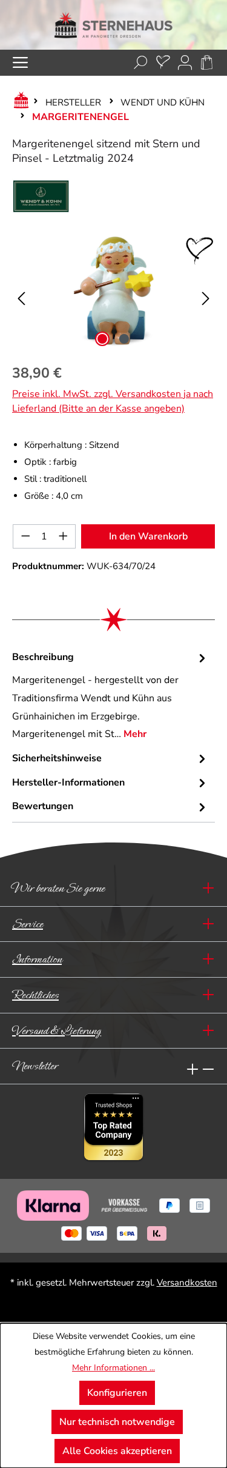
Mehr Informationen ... (113, 1367)
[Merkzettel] (163, 63)
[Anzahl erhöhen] (63, 536)
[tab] (110, 696)
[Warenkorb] (207, 63)
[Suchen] (141, 63)
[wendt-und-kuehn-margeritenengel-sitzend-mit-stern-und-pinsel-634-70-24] (113, 290)
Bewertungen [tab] (42, 806)
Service (27, 924)
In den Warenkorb (148, 536)
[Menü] (20, 63)
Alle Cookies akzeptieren (117, 1451)
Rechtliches (35, 995)
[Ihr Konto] (184, 62)
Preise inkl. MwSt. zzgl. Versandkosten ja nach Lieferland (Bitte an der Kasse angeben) (112, 401)
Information (37, 959)
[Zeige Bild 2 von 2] (124, 339)
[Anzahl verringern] (25, 536)
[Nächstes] (206, 290)
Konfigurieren (117, 1393)
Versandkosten (187, 1282)
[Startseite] (18, 102)
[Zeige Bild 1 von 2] (102, 339)
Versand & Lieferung (56, 1030)
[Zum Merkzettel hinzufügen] (200, 251)
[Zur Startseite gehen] (113, 25)
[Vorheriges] (21, 290)
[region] (113, 290)
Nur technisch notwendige (117, 1422)
